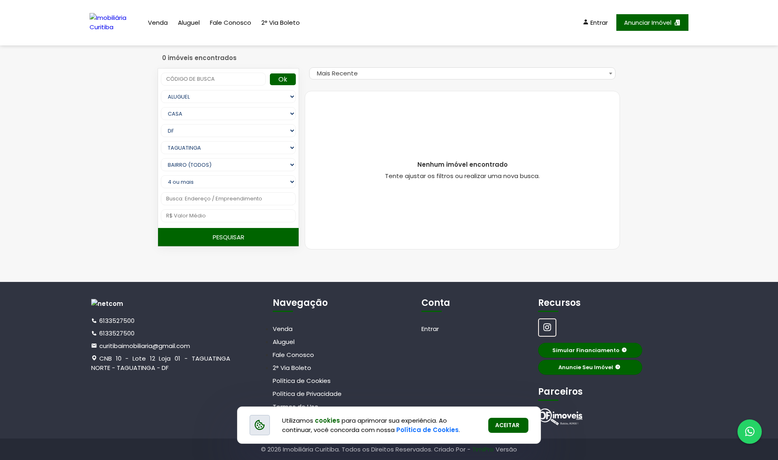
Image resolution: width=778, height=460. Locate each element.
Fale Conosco (230, 22)
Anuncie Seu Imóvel (585, 367)
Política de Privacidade (307, 393)
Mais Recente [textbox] (337, 73)
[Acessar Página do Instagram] (547, 327)
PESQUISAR (228, 237)
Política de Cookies (302, 380)
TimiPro (484, 449)
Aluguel (189, 22)
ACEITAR (507, 425)
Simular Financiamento (586, 350)
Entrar (430, 329)
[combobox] (462, 73)
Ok (282, 79)
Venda (158, 22)
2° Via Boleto (280, 22)
